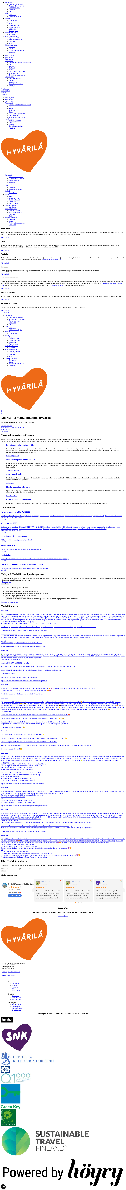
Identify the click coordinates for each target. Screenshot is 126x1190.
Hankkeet (12, 68)
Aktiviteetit (12, 34)
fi (1, 411)
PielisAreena (16, 991)
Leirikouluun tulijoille (15, 16)
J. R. (103, 882)
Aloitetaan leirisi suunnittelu (9, 602)
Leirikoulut (12, 9)
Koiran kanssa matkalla (16, 84)
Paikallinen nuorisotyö (16, 4)
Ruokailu (7, 18)
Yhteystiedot (9, 59)
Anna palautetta (17, 1008)
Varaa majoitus (13, 31)
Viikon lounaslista (6, 426)
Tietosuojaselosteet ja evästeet (11, 972)
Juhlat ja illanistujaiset (15, 40)
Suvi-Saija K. (45, 882)
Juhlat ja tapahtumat (11, 36)
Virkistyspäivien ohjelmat (16, 50)
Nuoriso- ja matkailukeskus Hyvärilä (20, 62)
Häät (10, 43)
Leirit (6, 13)
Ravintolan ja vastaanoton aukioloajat (12, 427)
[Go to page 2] (78, 902)
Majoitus (7, 22)
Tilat (10, 64)
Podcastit (11, 11)
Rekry (11, 69)
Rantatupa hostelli (14, 27)
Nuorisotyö (8, 2)
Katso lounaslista (11, 496)
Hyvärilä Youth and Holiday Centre (21, 884)
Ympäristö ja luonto (15, 78)
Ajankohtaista (9, 57)
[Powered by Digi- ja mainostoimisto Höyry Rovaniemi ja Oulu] (63, 1188)
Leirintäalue (12, 29)
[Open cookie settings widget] (3, 1186)
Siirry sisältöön (5, 91)
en (1, 413)
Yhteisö (11, 80)
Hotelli (11, 24)
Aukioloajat (12, 66)
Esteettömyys (13, 82)
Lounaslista (15, 985)
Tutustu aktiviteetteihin (13, 470)
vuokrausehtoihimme (57, 285)
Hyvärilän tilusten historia (17, 75)
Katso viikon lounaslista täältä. (51, 259)
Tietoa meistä (9, 61)
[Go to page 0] (75, 902)
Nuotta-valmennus (14, 8)
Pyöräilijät (12, 85)
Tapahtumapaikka (14, 38)
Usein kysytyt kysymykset (17, 71)
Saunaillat (12, 41)
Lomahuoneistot (14, 25)
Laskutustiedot (13, 73)
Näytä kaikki (5, 237)
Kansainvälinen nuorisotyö (17, 6)
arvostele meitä (14, 895)
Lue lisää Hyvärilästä (12, 456)
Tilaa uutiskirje (16, 999)
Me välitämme (9, 77)
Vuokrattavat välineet (11, 32)
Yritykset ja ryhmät (11, 45)
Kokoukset (12, 47)
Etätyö (11, 48)
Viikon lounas (13, 20)
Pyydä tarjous (5, 89)
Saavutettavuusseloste (8, 975)
